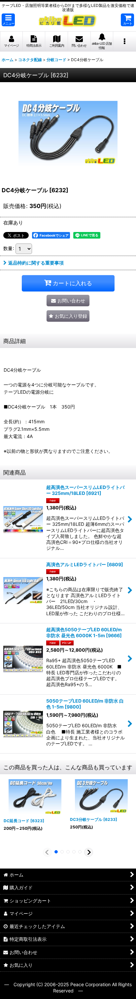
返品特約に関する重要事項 (36, 263)
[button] (8, 19)
